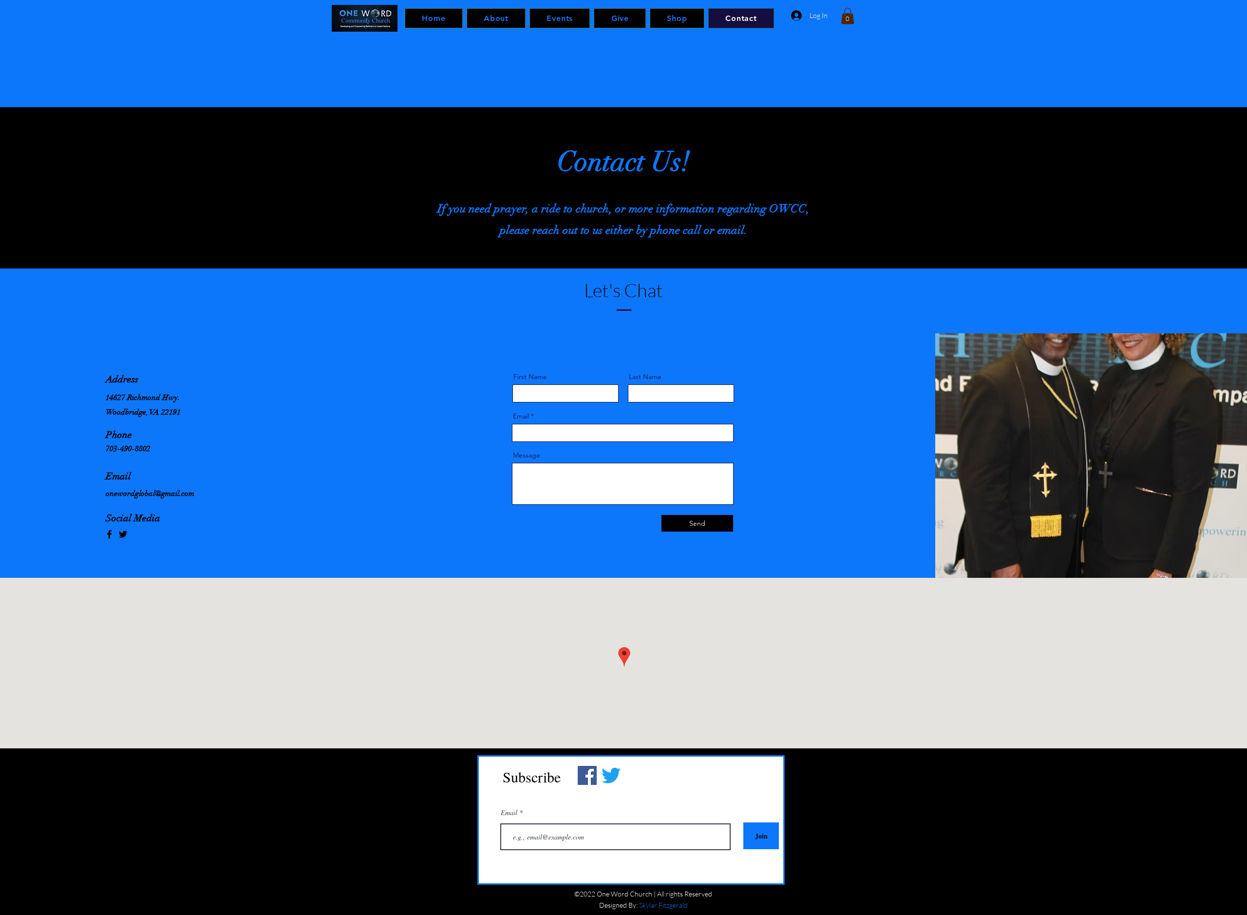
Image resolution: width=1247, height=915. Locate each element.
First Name (530, 376)
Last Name (645, 376)
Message (526, 455)
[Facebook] (109, 534)
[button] (847, 16)
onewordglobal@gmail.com (150, 493)
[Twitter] (123, 534)
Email (521, 416)
